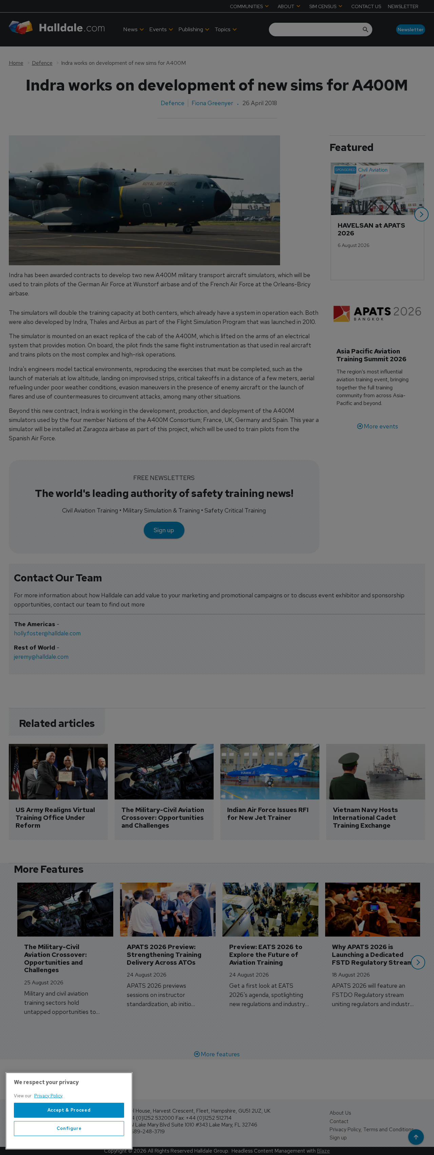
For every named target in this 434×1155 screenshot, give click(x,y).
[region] (69, 1111)
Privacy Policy (48, 1096)
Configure (69, 1128)
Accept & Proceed (69, 1110)
